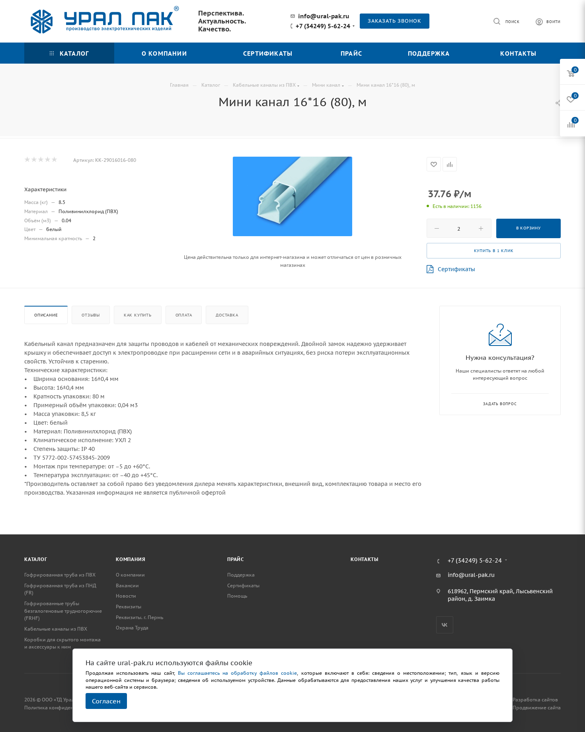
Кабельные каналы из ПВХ (55, 629)
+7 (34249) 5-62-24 (323, 26)
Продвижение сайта (537, 708)
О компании (130, 575)
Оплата (184, 315)
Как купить (138, 315)
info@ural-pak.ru (323, 16)
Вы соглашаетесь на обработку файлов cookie (237, 673)
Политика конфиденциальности (62, 708)
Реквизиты (128, 607)
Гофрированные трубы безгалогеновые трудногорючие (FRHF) (63, 610)
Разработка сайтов (535, 700)
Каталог (35, 559)
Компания (130, 559)
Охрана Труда (132, 628)
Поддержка (241, 575)
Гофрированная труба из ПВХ (60, 575)
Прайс (235, 559)
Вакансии (127, 585)
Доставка (227, 315)
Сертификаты (456, 269)
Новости (126, 596)
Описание (46, 315)
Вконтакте (444, 624)
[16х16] (292, 196)
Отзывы (91, 315)
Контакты (364, 559)
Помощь (237, 596)
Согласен (106, 701)
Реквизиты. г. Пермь (139, 617)
